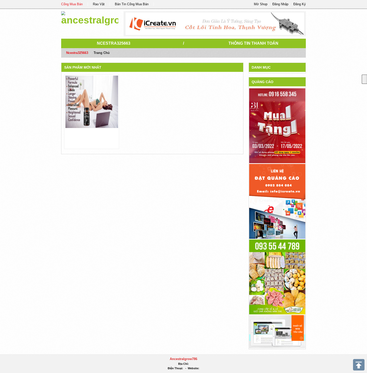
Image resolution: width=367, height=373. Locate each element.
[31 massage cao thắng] (277, 125)
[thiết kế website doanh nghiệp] (277, 331)
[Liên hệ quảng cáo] (277, 201)
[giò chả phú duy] (277, 276)
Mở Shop (260, 4)
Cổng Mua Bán (72, 4)
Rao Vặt (99, 4)
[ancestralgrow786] (89, 17)
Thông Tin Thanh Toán (253, 43)
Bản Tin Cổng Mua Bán (132, 4)
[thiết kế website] (215, 23)
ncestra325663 (113, 43)
